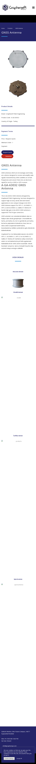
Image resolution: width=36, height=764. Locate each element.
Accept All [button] (19, 758)
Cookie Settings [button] (9, 758)
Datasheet (8, 156)
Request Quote (7, 152)
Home (3, 28)
